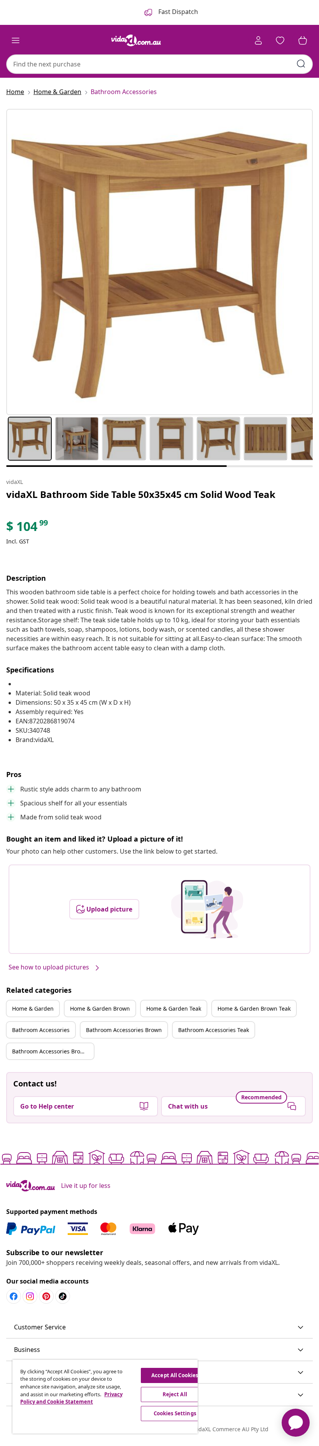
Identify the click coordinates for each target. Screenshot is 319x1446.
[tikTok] (63, 1296)
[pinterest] (46, 1296)
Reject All (175, 1394)
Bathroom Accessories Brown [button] (124, 1030)
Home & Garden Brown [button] (100, 1008)
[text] (27, 528)
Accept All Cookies (174, 1375)
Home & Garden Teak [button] (173, 1008)
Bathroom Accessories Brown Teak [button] (53, 1051)
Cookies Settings (175, 1413)
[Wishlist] (280, 40)
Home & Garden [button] (33, 1008)
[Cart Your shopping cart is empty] (303, 40)
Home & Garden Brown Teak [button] (254, 1008)
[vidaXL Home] (136, 40)
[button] (159, 1327)
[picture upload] (207, 909)
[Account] (258, 40)
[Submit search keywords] (301, 64)
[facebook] (14, 1296)
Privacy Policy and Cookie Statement (71, 1398)
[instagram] (30, 1296)
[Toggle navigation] (15, 40)
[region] (105, 1397)
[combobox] (159, 64)
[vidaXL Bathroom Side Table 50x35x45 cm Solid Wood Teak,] (159, 262)
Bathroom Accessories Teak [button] (213, 1030)
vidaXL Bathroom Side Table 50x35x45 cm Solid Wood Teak (140, 494)
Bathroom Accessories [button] (41, 1030)
